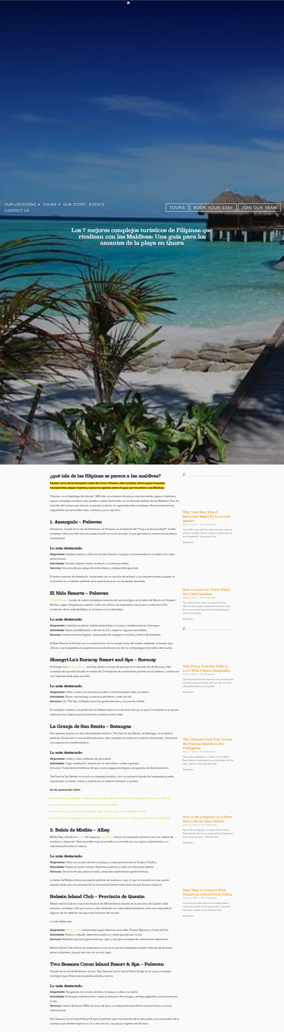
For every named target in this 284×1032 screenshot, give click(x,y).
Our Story (74, 204)
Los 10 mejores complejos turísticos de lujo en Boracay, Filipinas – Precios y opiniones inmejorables (111, 818)
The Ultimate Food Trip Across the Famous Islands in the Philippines (207, 743)
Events (97, 204)
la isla (81, 837)
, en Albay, (107, 837)
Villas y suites (74, 930)
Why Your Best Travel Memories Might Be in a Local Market (207, 516)
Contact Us (17, 210)
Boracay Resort (76, 667)
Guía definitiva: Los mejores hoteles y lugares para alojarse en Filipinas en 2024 (99, 811)
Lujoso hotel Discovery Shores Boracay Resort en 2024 (84, 805)
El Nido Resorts (59, 600)
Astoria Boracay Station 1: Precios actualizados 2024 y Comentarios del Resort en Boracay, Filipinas (111, 798)
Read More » (188, 542)
